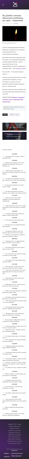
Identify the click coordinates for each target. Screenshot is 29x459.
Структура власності (17, 453)
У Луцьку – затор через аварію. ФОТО (16, 127)
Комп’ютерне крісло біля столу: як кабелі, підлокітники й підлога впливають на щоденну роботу (14, 207)
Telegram (12, 108)
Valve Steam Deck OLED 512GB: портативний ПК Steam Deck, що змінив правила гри (14, 401)
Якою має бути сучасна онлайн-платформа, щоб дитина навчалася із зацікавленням (11, 199)
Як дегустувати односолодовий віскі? (15, 220)
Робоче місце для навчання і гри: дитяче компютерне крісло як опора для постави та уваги (13, 272)
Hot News (16, 23)
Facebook (21, 106)
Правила (6, 453)
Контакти (7, 456)
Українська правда (21, 68)
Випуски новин (17, 132)
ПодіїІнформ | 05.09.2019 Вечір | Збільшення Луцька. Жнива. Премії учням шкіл (13, 136)
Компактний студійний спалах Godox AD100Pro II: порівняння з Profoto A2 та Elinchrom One (13, 164)
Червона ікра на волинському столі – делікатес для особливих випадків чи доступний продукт (14, 172)
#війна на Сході (14, 114)
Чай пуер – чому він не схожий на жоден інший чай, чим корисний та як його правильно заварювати (14, 364)
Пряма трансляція (16, 456)
